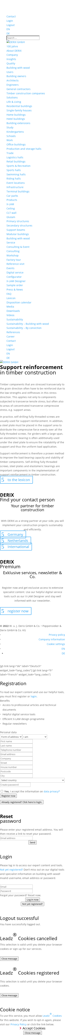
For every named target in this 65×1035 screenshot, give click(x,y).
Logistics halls (14, 157)
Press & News (14, 289)
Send (32, 842)
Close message (9, 958)
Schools (11, 136)
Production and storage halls (23, 148)
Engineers (12, 84)
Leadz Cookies (52, 1014)
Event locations (15, 183)
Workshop (12, 255)
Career (10, 336)
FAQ (8, 294)
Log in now (32, 899)
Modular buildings (17, 234)
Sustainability (14, 319)
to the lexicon (19, 479)
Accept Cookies (34, 1028)
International (18, 546)
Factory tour (13, 259)
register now (18, 611)
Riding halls (13, 178)
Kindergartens (15, 131)
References (13, 332)
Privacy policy (57, 634)
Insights (11, 59)
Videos (10, 315)
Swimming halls (16, 174)
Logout (10, 25)
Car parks (12, 195)
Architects (12, 80)
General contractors (18, 89)
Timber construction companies (25, 93)
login (34, 696)
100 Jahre (12, 46)
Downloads (13, 311)
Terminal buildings (17, 191)
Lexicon (11, 298)
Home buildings (16, 114)
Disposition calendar (18, 302)
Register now (8, 795)
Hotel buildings (15, 118)
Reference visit (15, 264)
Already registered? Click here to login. (21, 802)
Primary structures (17, 221)
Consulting (13, 251)
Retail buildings (15, 161)
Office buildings (16, 144)
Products (11, 200)
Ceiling (10, 208)
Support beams (15, 229)
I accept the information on (32, 791)
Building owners (16, 76)
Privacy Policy (18, 1024)
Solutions (12, 97)
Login (9, 20)
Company (12, 54)
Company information (52, 639)
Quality (10, 63)
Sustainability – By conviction (24, 328)
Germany (15, 534)
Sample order (14, 285)
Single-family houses (19, 110)
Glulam (10, 217)
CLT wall (11, 212)
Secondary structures (19, 225)
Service (10, 242)
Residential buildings (19, 106)
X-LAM (10, 204)
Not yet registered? (11, 869)
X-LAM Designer (16, 281)
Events (10, 268)
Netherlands (18, 540)
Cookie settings (56, 644)
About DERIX (13, 50)
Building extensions (18, 123)
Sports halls (13, 170)
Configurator (14, 276)
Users (9, 72)
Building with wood (18, 67)
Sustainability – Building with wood (27, 323)
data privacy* (52, 791)
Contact (11, 16)
